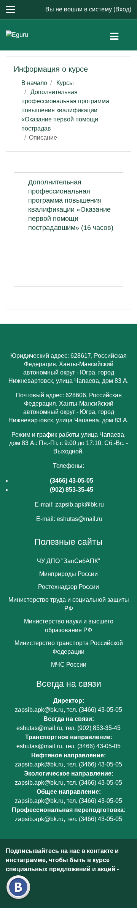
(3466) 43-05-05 (71, 480)
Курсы (65, 83)
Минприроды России (68, 574)
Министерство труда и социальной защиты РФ (68, 604)
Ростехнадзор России (68, 587)
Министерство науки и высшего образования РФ (68, 625)
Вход (122, 9)
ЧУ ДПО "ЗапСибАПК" (68, 561)
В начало (34, 83)
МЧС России (68, 664)
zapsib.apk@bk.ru (79, 504)
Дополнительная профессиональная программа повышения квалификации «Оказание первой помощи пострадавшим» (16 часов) (70, 204)
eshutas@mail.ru (79, 519)
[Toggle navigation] (120, 34)
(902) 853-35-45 (71, 489)
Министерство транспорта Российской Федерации (68, 647)
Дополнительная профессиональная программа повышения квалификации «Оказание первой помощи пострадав (65, 110)
